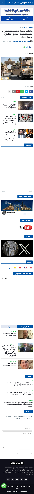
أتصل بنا (9, 491)
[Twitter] (27, 47)
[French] (24, 268)
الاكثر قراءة (25, 326)
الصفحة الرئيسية (28, 27)
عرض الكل (4, 97)
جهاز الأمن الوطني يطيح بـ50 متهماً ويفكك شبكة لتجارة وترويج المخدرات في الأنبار (10, 120)
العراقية (21, 27)
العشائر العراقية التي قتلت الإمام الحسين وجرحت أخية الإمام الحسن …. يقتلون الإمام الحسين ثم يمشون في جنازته (9, 351)
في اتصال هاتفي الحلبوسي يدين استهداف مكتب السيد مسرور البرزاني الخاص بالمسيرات (10, 136)
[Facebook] (30, 47)
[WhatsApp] (24, 47)
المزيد (10, 268)
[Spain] (14, 268)
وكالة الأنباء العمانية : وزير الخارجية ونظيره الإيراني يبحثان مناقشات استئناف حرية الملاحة (18, 404)
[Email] (14, 91)
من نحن (15, 491)
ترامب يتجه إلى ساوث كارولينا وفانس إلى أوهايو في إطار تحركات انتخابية (19, 393)
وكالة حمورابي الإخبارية (22, 2)
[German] (19, 268)
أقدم (3, 191)
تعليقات (9, 326)
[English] (30, 268)
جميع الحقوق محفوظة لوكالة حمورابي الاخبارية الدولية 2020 (16, 487)
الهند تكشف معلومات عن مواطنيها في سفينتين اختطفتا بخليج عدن (19, 384)
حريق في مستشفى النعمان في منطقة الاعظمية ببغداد (10, 106)
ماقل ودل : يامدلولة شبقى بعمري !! (10, 334)
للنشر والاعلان (23, 491)
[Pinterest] (18, 91)
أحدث (30, 191)
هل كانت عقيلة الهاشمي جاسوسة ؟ (9, 364)
